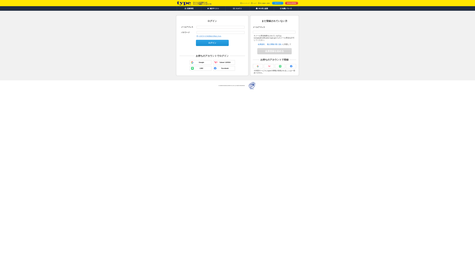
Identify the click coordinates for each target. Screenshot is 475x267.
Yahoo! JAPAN (224, 62)
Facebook (225, 68)
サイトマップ (245, 3)
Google (201, 62)
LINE (201, 68)
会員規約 (261, 44)
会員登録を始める (274, 51)
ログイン (278, 3)
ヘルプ (255, 3)
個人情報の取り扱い (275, 44)
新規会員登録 (291, 3)
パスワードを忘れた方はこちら (210, 36)
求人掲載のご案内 (265, 3)
